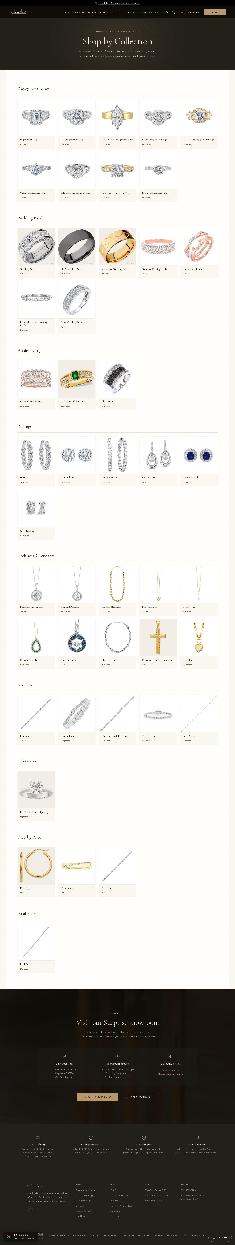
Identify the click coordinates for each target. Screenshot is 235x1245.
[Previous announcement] (57, 3)
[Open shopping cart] (173, 12)
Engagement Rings (74, 12)
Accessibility (95, 1235)
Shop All (80, 1205)
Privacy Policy (110, 1235)
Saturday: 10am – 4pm (156, 1195)
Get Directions (138, 1098)
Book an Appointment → (170, 1073)
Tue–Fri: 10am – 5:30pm (157, 1190)
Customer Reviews (119, 1195)
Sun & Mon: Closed (154, 1200)
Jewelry (116, 12)
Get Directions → (64, 1077)
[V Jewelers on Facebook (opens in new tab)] (37, 1209)
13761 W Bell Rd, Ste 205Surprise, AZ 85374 (194, 1197)
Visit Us (114, 1200)
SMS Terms (158, 1235)
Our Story (115, 1190)
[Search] (167, 12)
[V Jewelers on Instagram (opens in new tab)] (30, 1209)
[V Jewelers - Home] (17, 12)
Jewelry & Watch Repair (122, 1205)
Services (145, 12)
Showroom (216, 12)
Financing (115, 1211)
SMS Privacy (171, 1235)
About (159, 12)
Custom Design (83, 1200)
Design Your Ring (98, 12)
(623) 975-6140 (170, 1069)
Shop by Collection (85, 1211)
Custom (130, 12)
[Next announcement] (178, 3)
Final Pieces (81, 1216)
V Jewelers (34, 1186)
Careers (123, 1216)
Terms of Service (127, 1235)
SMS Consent (144, 1235)
